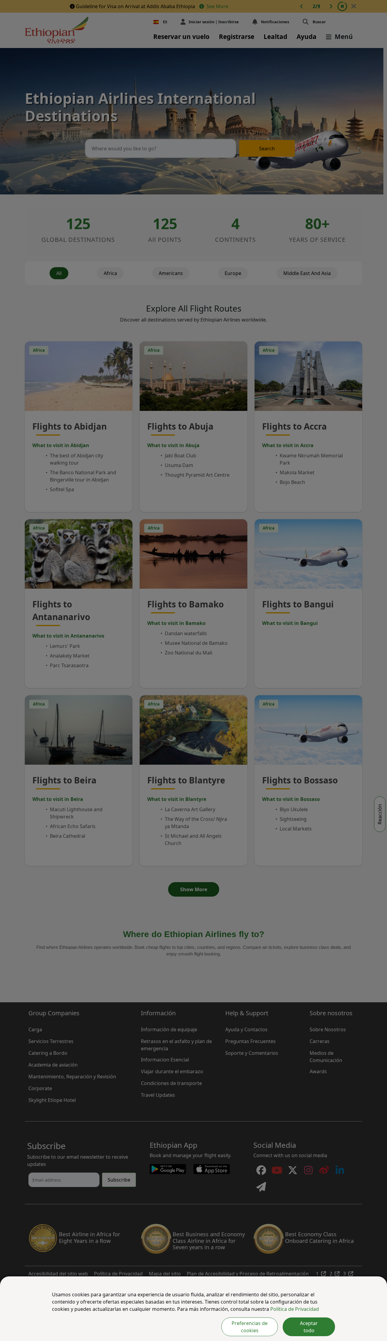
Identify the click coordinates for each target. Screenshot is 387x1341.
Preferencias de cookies (250, 1327)
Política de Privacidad (294, 1309)
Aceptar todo (309, 1327)
